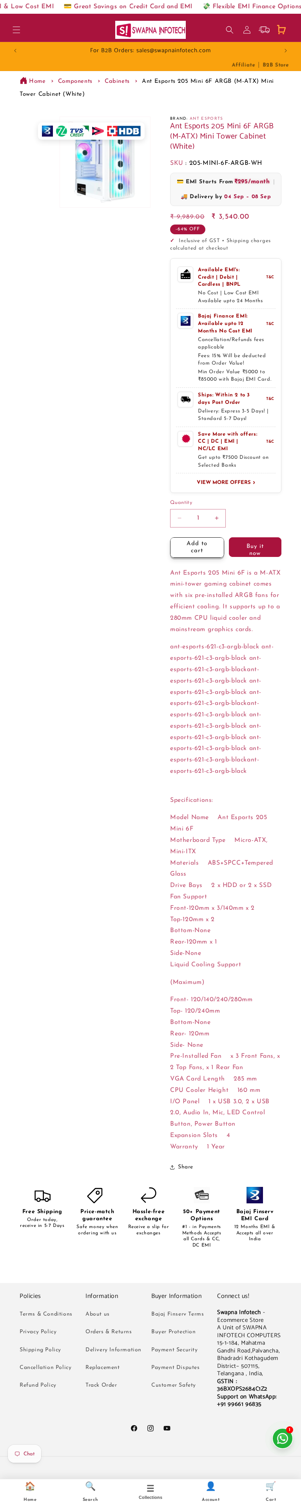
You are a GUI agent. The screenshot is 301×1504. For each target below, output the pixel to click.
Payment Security (174, 1350)
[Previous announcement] (15, 50)
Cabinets (117, 81)
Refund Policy (38, 1385)
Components (75, 81)
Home (37, 81)
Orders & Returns (108, 1332)
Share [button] (185, 1167)
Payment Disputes (175, 1368)
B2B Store (275, 65)
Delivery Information (113, 1350)
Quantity (181, 502)
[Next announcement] (285, 50)
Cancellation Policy (45, 1368)
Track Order (101, 1385)
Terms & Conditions (46, 1314)
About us (97, 1314)
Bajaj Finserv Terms (177, 1314)
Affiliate (243, 65)
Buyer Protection (173, 1332)
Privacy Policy (38, 1332)
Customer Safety (173, 1385)
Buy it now (255, 550)
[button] (16, 29)
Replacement (102, 1368)
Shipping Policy (40, 1350)
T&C (270, 277)
